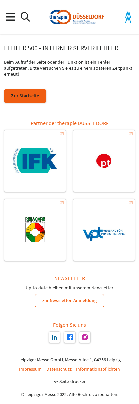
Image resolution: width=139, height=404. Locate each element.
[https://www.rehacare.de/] (35, 230)
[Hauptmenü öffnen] (10, 17)
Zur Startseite (25, 96)
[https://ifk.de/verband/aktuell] (35, 161)
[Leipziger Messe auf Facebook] (70, 337)
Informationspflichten (98, 369)
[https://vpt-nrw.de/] (104, 230)
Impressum (30, 369)
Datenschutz (59, 369)
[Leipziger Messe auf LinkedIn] (54, 337)
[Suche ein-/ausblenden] (25, 17)
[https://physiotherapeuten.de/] (104, 161)
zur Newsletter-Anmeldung (69, 300)
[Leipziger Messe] (128, 17)
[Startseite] (76, 17)
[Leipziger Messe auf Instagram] (85, 337)
